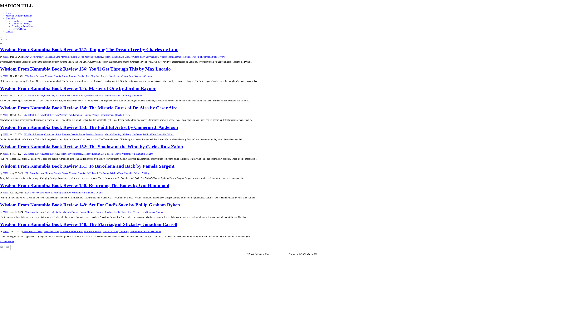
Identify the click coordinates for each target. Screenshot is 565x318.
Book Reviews (51, 115)
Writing (145, 173)
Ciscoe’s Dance (19, 29)
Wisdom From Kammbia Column (175, 57)
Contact (9, 31)
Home (9, 13)
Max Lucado (102, 76)
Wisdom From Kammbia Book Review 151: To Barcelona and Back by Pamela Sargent (87, 166)
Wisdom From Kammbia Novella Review (111, 115)
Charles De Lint (52, 57)
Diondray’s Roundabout (23, 26)
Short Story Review (149, 57)
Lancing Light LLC (278, 254)
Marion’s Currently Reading (19, 15)
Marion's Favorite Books (72, 57)
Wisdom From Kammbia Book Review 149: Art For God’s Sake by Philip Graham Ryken (90, 204)
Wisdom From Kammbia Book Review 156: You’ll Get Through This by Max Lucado (85, 69)
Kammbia (10, 18)
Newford (135, 57)
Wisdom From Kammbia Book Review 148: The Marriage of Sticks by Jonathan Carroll (88, 224)
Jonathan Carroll (51, 231)
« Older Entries (7, 241)
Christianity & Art (52, 95)
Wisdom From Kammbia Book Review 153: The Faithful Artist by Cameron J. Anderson (89, 127)
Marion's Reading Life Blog (116, 57)
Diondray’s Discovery (22, 21)
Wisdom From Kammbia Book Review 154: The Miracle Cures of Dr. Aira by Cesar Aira (89, 107)
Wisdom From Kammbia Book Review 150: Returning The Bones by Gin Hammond (84, 185)
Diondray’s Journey (21, 23)
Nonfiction (114, 76)
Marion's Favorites (93, 57)
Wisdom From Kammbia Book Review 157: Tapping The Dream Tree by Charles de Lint (89, 49)
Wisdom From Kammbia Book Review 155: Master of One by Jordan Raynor (78, 88)
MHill (6, 57)
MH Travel (116, 154)
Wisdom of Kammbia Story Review (208, 57)
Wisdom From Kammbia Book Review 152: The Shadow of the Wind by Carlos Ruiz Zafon (91, 146)
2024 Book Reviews (34, 57)
